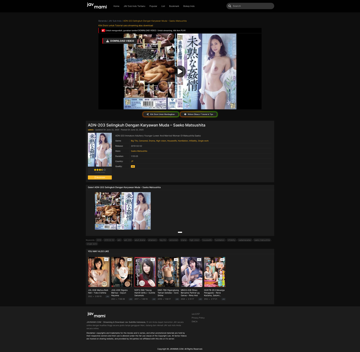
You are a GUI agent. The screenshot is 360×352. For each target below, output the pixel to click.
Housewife (172, 141)
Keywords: (90, 240)
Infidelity (193, 141)
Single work (203, 141)
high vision (194, 240)
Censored (143, 141)
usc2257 (196, 314)
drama (183, 240)
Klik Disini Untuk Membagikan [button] (162, 114)
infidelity (231, 240)
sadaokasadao (245, 240)
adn (119, 240)
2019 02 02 (109, 240)
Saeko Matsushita (139, 151)
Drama (152, 141)
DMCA (194, 321)
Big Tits (134, 141)
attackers (152, 240)
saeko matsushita (262, 240)
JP (132, 161)
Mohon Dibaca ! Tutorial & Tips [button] (200, 114)
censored (173, 240)
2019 (99, 240)
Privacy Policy (198, 317)
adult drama (140, 240)
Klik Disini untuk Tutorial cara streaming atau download (125, 25)
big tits (163, 240)
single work (92, 244)
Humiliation (183, 141)
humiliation (219, 240)
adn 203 (127, 240)
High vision (161, 141)
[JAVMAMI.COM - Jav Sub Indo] (97, 6)
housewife (207, 240)
